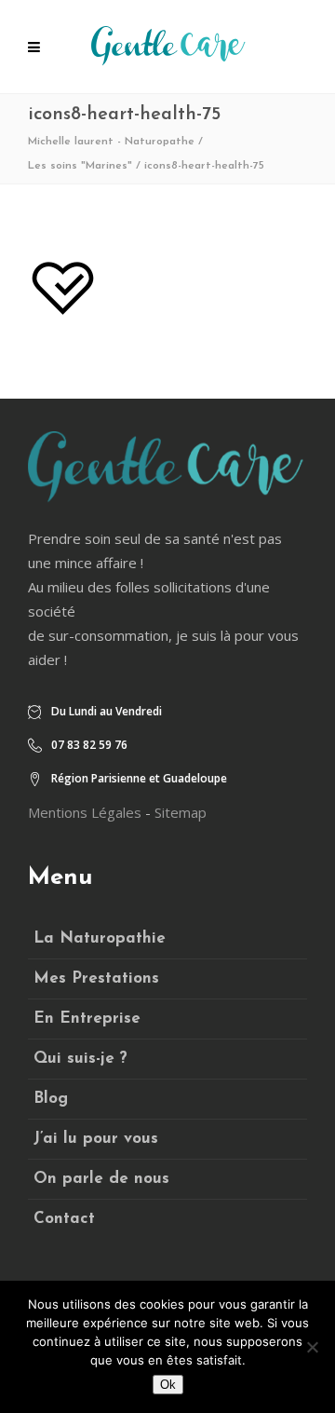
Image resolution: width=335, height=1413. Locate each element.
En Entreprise (87, 1018)
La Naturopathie (100, 938)
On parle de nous (101, 1179)
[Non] (311, 1347)
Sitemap (180, 812)
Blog (51, 1099)
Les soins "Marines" (80, 165)
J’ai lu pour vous (96, 1139)
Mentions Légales (84, 812)
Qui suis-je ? (80, 1059)
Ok (168, 1385)
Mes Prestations (96, 978)
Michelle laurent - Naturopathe (111, 141)
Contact (64, 1219)
